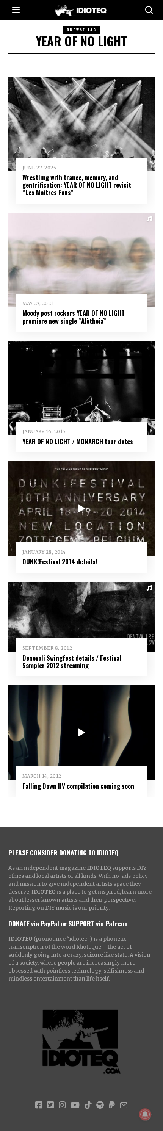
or (63, 923)
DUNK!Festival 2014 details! (59, 561)
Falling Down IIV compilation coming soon (78, 786)
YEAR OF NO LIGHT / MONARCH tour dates (77, 441)
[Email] (124, 1105)
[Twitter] (50, 1105)
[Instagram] (62, 1105)
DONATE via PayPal (33, 923)
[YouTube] (75, 1105)
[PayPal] (112, 1105)
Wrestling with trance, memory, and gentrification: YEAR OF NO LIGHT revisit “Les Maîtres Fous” (76, 184)
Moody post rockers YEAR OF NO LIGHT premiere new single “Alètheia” (73, 316)
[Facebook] (38, 1105)
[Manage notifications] (145, 1114)
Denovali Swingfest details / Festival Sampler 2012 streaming (71, 661)
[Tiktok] (88, 1105)
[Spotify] (100, 1105)
